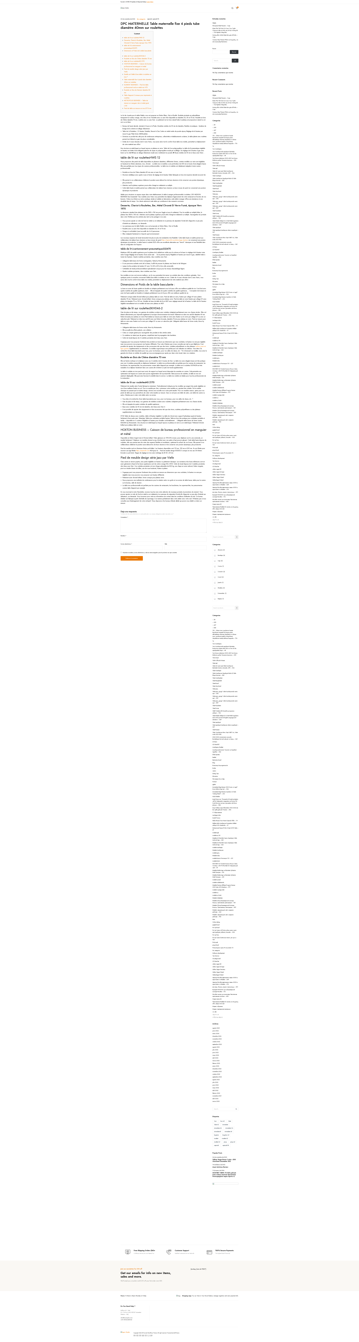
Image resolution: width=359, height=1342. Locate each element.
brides (214, 273)
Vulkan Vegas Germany (219, 475)
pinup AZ (232, 1142)
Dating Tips (216, 279)
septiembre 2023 (217, 1044)
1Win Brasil (216, 163)
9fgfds (214, 23)
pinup (225, 1142)
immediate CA (229, 1128)
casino (214, 276)
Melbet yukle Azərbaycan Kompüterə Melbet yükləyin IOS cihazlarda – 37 (224, 329)
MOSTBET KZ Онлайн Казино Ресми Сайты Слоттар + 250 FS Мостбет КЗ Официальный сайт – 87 (225, 371)
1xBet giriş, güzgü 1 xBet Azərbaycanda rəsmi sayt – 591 (225, 202)
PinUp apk (215, 447)
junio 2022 (216, 1085)
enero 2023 (216, 1066)
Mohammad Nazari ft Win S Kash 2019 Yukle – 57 (225, 334)
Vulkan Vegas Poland (218, 477)
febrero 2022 (216, 1093)
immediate (225, 1125)
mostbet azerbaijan (218, 353)
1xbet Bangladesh (217, 186)
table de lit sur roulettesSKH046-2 (135, 56)
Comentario (124, 517)
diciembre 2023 (217, 1036)
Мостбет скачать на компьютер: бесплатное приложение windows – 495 (225, 500)
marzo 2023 (216, 1061)
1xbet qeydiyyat (217, 227)
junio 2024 (216, 1031)
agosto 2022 (216, 1080)
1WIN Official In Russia (219, 166)
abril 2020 (215, 1099)
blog (214, 268)
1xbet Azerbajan (217, 176)
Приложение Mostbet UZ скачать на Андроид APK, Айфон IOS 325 (225, 508)
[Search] (235, 61)
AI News (215, 247)
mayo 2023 (216, 1055)
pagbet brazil (216, 430)
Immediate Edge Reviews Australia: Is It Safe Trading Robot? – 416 (224, 298)
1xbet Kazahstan (217, 211)
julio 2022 (215, 1082)
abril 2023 (215, 1058)
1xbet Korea (216, 213)
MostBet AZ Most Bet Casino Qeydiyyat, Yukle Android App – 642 (225, 349)
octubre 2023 (216, 1042)
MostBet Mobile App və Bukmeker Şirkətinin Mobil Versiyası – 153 (224, 376)
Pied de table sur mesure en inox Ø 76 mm (137, 108)
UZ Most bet (216, 466)
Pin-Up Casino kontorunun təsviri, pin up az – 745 (225, 444)
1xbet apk (215, 168)
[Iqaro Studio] (128, 8)
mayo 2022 (216, 1088)
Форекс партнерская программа (221, 514)
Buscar (214, 48)
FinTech (215, 287)
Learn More (150, 2)
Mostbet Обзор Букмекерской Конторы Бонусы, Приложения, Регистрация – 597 (224, 411)
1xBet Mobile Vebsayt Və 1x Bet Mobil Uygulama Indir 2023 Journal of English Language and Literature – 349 (225, 223)
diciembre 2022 (217, 1069)
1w (213, 146)
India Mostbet (216, 302)
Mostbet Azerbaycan (218, 355)
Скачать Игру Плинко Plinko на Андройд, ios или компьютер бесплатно (225, 41)
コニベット (216, 520)
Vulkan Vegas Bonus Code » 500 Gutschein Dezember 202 (224, 1160)
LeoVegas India (217, 320)
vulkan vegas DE (217, 469)
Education (215, 281)
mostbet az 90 (216, 341)
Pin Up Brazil (216, 433)
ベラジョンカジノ (218, 522)
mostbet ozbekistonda (218, 388)
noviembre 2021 (217, 1096)
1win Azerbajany (217, 149)
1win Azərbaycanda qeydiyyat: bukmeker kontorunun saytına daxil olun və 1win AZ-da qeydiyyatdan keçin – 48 (224, 153)
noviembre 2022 (217, 1071)
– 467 (214, 130)
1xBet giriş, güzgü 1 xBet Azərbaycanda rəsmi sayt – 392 (225, 198)
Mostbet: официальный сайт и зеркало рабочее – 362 (223, 416)
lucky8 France (216, 323)
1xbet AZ (216, 1125)
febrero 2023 (216, 1063)
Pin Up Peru (216, 440)
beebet (214, 262)
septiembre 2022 (217, 1077)
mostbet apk (216, 338)
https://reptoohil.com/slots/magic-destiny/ (175, 240)
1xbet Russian (216, 235)
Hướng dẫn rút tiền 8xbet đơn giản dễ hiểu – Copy (225, 36)
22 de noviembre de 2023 (128, 19)
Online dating (216, 427)
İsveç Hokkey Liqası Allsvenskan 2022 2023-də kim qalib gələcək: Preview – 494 (225, 314)
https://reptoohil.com (142, 451)
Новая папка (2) (217, 504)
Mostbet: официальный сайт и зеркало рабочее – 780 (223, 421)
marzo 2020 (216, 1101)
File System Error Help (218, 284)
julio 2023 (215, 1050)
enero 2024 (216, 1033)
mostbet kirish (216, 366)
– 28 (214, 125)
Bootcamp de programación (220, 271)
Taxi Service (216, 461)
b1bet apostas (216, 260)
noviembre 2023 (217, 1039)
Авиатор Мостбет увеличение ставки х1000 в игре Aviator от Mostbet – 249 (225, 484)
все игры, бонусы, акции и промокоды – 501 (225, 492)
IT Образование (217, 318)
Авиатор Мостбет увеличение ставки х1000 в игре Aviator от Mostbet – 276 (225, 488)
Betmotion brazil (217, 265)
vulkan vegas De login (218, 472)
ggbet (214, 290)
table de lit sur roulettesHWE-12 (134, 38)
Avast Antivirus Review (220, 1167)
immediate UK (228, 1131)
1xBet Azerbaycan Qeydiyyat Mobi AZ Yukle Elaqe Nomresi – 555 (224, 179)
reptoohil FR (156, 19)
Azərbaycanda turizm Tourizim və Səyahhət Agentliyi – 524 (224, 256)
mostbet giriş (216, 358)
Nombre (123, 536)
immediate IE (217, 1131)
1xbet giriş (215, 194)
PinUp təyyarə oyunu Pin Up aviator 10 (223, 453)
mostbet (216, 1138)
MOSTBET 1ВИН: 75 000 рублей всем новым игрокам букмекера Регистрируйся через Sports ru (224, 1174)
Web (166, 544)
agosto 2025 (216, 1028)
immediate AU (218, 1128)
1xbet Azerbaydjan (218, 183)
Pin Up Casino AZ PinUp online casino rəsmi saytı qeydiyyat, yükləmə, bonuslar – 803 (224, 436)
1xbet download (217, 191)
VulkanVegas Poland (218, 480)
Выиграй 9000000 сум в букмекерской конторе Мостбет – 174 (224, 496)
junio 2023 (216, 1052)
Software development (219, 458)
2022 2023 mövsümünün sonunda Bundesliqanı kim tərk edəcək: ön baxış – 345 (225, 243)
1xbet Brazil (216, 189)
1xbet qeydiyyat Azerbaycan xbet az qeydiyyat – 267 (225, 231)
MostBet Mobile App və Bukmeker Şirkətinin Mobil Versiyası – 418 (224, 381)
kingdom (216, 1135)
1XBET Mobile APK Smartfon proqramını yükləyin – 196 (223, 217)
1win (215, 1121)
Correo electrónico (126, 544)
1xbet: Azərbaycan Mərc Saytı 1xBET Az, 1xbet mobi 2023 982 (225, 238)
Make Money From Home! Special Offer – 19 (225, 326)
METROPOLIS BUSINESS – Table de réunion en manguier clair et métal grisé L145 (136, 103)
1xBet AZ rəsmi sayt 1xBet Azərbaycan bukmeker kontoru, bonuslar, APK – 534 (223, 172)
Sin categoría (141, 19)
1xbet (229, 1121)
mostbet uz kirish (217, 400)
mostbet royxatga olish (218, 395)
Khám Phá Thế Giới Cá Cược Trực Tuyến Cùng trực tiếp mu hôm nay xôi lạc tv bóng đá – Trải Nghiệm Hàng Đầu (225, 30)
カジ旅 (214, 517)
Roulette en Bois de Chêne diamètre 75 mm (138, 59)
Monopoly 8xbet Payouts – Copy (221, 26)
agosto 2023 (216, 1047)
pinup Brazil (216, 450)
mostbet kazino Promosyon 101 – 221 (223, 363)
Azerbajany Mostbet (218, 252)
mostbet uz (215, 398)
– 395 (214, 127)
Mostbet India (216, 361)
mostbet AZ (225, 1138)
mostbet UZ (217, 1142)
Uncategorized (217, 464)
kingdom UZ (226, 1135)
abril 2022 (215, 1090)
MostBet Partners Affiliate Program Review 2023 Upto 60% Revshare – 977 (224, 391)
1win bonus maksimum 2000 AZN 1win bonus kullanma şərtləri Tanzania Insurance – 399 (225, 159)
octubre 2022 (216, 1074)
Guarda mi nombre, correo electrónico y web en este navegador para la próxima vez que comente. (150, 552)
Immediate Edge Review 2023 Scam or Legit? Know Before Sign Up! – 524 (225, 293)
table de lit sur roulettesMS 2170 (134, 61)
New (214, 425)
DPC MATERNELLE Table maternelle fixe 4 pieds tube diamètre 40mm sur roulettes (160, 25)
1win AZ (222, 1121)
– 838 (214, 133)
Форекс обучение (218, 511)
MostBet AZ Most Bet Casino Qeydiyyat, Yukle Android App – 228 (225, 344)
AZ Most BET (216, 250)
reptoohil (149, 19)
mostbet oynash (217, 385)
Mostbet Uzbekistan (218, 403)
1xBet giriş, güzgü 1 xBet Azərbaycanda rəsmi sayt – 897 (225, 207)
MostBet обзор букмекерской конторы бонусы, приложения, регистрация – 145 (224, 407)
